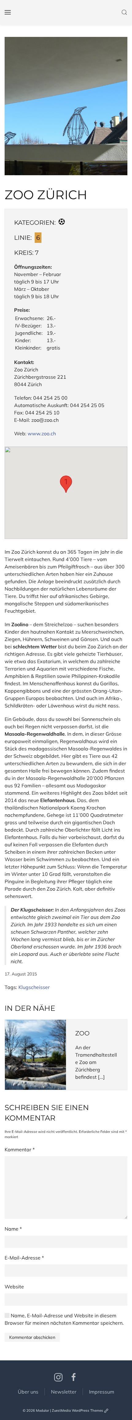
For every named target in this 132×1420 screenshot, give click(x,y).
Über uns (28, 1392)
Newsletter (63, 1392)
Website (14, 1287)
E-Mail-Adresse (24, 1258)
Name (13, 1229)
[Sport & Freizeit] (62, 222)
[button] (66, 106)
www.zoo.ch (42, 433)
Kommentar (20, 1149)
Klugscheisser (34, 987)
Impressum (101, 1392)
